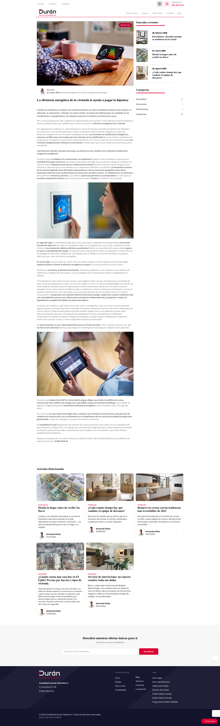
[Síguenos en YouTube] (178, 716)
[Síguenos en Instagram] (180, 716)
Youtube (40, 4)
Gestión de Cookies (160, 690)
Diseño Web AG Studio (162, 698)
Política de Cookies (160, 686)
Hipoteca (139, 681)
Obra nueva (120, 686)
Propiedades (120, 690)
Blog (179, 13)
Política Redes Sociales (162, 694)
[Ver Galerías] (214, 660)
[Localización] (159, 4)
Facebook (52, 4)
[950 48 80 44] (167, 4)
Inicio (117, 678)
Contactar (170, 13)
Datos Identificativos (161, 682)
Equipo (118, 682)
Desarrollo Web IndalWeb (50, 717)
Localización (141, 689)
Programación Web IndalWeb (165, 702)
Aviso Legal (157, 678)
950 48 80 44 (178, 5)
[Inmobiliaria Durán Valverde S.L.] (47, 12)
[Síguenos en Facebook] (179, 716)
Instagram (66, 4)
